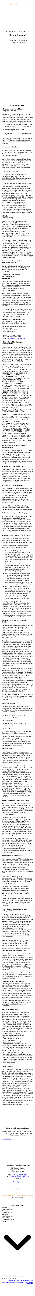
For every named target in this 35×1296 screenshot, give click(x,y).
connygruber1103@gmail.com (16, 338)
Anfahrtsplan (17, 1182)
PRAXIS (19, 1280)
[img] (17, 5)
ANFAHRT (13, 1282)
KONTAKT (20, 1282)
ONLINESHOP (6, 1282)
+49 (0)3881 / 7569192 (20, 1175)
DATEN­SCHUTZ (28, 1282)
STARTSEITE (12, 1280)
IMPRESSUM (29, 1284)
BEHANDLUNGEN (28, 1280)
